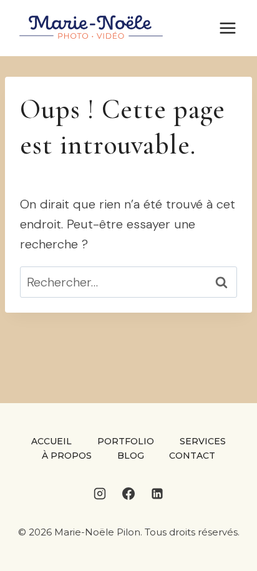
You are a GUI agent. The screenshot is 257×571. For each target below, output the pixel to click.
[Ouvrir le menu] (227, 28)
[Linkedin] (157, 493)
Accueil (51, 441)
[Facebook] (128, 493)
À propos (67, 455)
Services (203, 441)
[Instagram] (99, 493)
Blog (130, 455)
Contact (192, 455)
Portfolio (125, 441)
